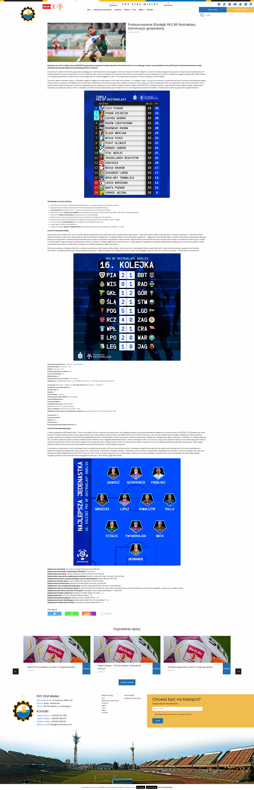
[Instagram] (89, 614)
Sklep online (212, 10)
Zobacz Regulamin (165, 787)
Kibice (126, 10)
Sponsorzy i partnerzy (102, 10)
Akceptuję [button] (140, 787)
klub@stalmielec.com (61, 724)
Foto (134, 10)
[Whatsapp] (72, 614)
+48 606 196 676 (58, 718)
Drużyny (117, 10)
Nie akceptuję (151, 787)
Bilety (141, 10)
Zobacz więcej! (127, 682)
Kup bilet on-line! (240, 10)
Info (88, 10)
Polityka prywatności (132, 698)
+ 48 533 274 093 (58, 715)
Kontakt (149, 10)
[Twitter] (55, 614)
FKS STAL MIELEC (140, 4)
